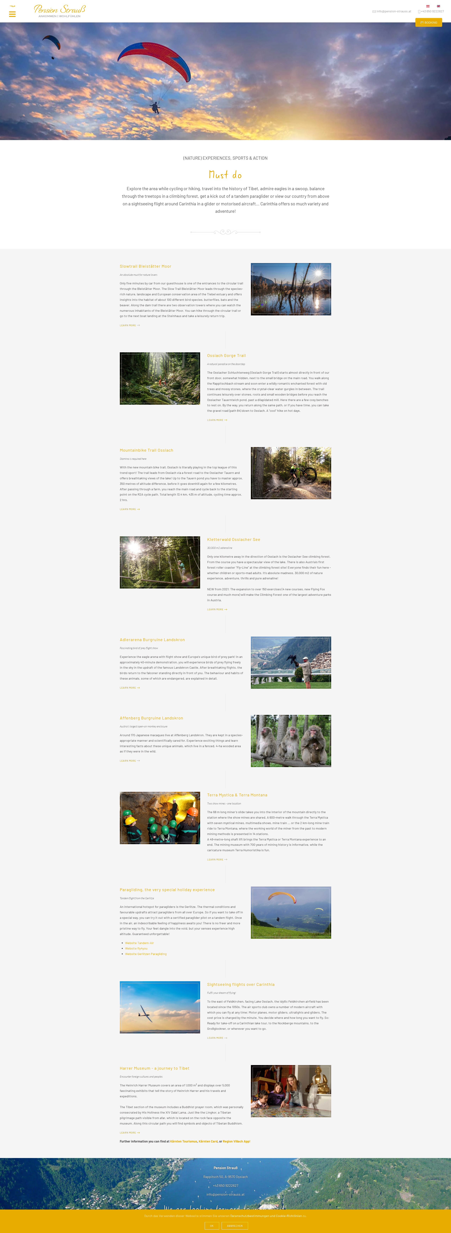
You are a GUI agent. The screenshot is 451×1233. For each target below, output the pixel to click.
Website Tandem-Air (139, 943)
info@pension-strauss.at (393, 11)
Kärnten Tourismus (183, 1141)
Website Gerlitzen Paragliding (146, 954)
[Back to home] (59, 11)
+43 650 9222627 (432, 11)
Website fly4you (136, 948)
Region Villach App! (236, 1141)
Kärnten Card (208, 1141)
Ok (212, 1225)
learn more (128, 325)
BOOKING (430, 22)
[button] (16, 11)
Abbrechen (235, 1225)
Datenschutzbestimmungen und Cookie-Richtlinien (266, 1216)
